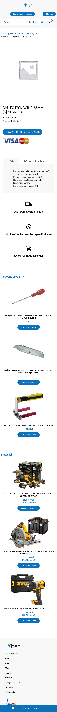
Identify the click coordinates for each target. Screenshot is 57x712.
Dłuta (37, 33)
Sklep (7, 663)
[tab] (11, 161)
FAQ (7, 668)
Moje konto (10, 658)
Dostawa (9, 687)
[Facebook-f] (7, 700)
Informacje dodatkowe (34, 161)
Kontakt (8, 677)
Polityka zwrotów (12, 682)
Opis (12, 161)
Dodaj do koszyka (28, 327)
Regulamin (9, 673)
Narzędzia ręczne (25, 33)
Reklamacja (10, 692)
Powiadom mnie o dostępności (23, 132)
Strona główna (7, 33)
